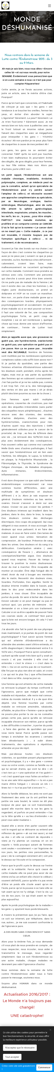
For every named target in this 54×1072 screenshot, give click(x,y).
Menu (49, 6)
